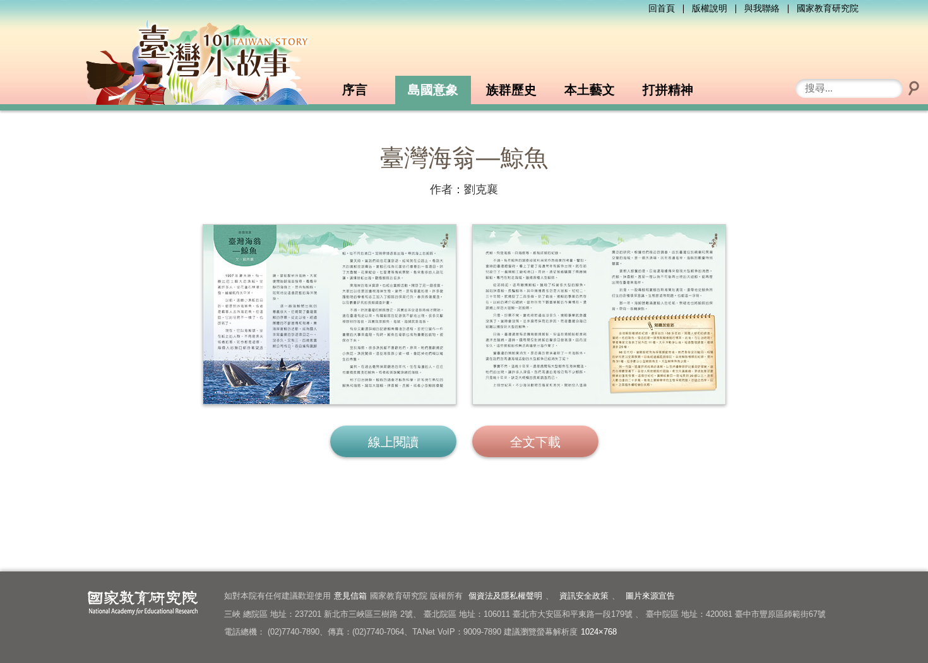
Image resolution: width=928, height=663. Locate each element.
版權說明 (709, 8)
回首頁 (661, 8)
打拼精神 (668, 90)
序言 (354, 90)
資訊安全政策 (584, 595)
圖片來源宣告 (650, 595)
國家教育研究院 (828, 8)
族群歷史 (511, 90)
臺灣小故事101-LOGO (200, 61)
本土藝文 (589, 90)
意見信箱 (350, 595)
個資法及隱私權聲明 (505, 595)
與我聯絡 (762, 8)
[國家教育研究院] (140, 599)
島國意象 (433, 90)
